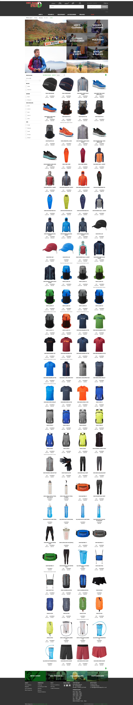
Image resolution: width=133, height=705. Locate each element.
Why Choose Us (56, 676)
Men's (41, 14)
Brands (82, 14)
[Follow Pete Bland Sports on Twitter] (67, 686)
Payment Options (42, 692)
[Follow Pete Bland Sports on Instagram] (70, 686)
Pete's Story (35, 676)
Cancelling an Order (42, 686)
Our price (52, 96)
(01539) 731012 (95, 686)
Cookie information (55, 688)
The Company (28, 684)
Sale (92, 14)
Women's (51, 14)
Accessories (71, 14)
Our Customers (97, 676)
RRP (47, 96)
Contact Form (93, 684)
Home (35, 18)
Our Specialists (76, 676)
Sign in (95, 3)
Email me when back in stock (66, 122)
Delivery (39, 688)
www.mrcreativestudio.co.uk (40, 704)
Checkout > (104, 6)
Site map (53, 686)
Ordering (40, 684)
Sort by (54, 75)
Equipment (61, 14)
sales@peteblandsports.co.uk (98, 687)
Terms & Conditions (55, 684)
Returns (39, 690)
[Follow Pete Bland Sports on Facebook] (64, 686)
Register (89, 3)
